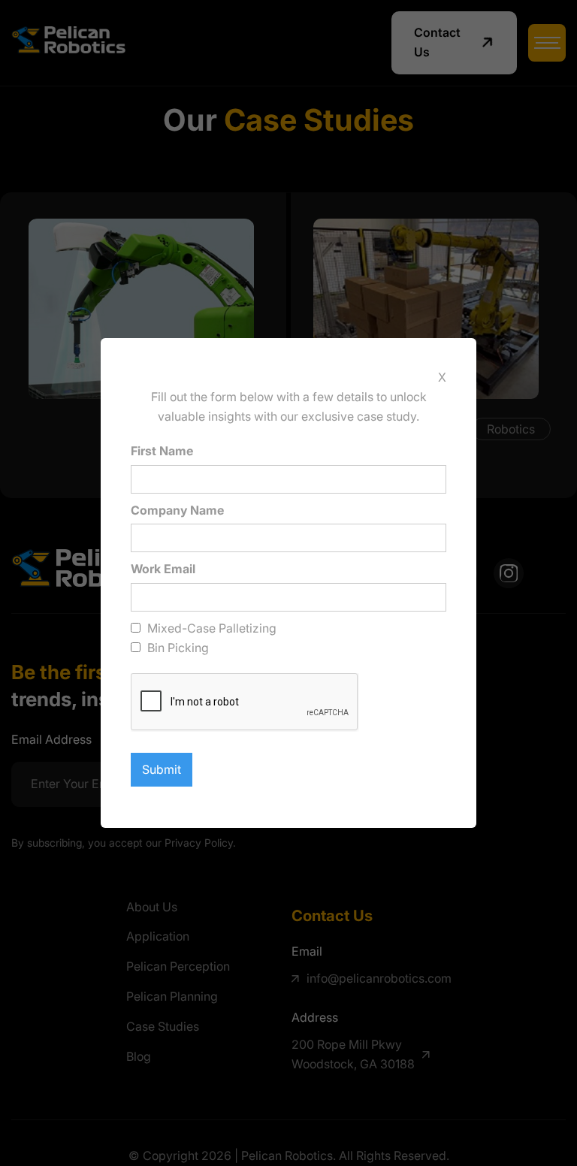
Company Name (177, 510)
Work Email (163, 568)
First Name (162, 450)
